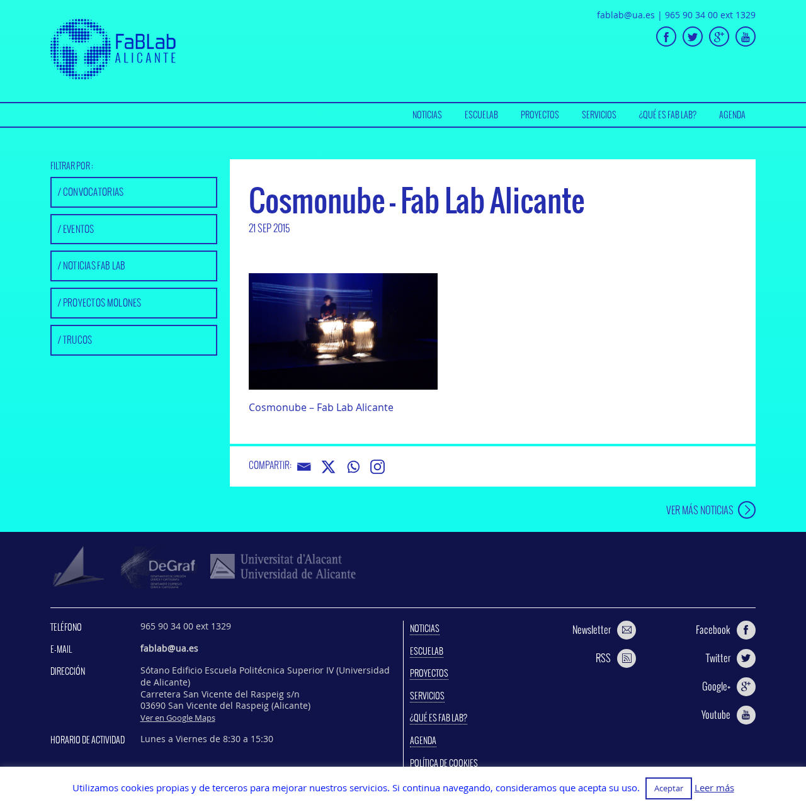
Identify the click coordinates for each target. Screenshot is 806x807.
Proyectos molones (102, 302)
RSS (603, 658)
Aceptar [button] (668, 788)
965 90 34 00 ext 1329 (710, 15)
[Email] (304, 467)
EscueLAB (481, 114)
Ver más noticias (700, 509)
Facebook (713, 629)
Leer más (714, 788)
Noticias (427, 114)
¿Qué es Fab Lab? (667, 114)
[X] (328, 467)
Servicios (599, 114)
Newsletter (591, 629)
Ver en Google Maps (177, 717)
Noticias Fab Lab (94, 265)
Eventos (78, 228)
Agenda (732, 114)
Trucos (78, 339)
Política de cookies (444, 763)
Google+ (716, 686)
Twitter (718, 658)
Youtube (715, 714)
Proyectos (540, 114)
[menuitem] (427, 115)
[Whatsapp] (353, 467)
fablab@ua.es (626, 15)
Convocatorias (93, 191)
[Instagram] (377, 467)
